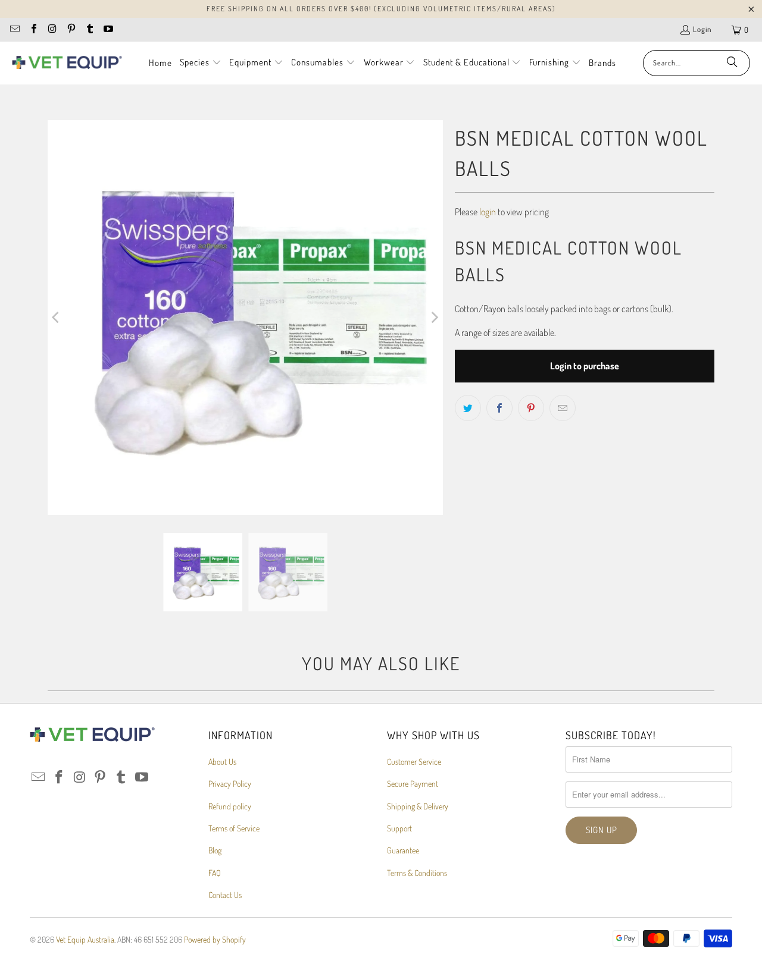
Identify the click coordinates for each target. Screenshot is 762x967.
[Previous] (56, 317)
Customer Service (414, 761)
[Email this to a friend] (562, 408)
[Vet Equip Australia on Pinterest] (70, 29)
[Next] (434, 317)
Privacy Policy (229, 783)
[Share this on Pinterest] (531, 408)
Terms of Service (234, 828)
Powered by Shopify (215, 939)
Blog (214, 850)
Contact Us (225, 895)
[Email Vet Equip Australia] (14, 29)
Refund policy (229, 806)
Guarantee (403, 850)
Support (399, 828)
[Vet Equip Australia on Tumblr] (89, 29)
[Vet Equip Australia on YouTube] (107, 29)
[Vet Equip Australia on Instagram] (51, 29)
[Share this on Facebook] (499, 408)
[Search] (732, 63)
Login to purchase (584, 366)
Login (702, 29)
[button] (200, 63)
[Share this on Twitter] (468, 408)
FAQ (214, 873)
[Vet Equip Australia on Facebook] (32, 29)
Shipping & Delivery (417, 806)
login (487, 212)
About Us (222, 761)
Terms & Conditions (417, 873)
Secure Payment (412, 783)
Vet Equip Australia (85, 939)
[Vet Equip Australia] (67, 63)
